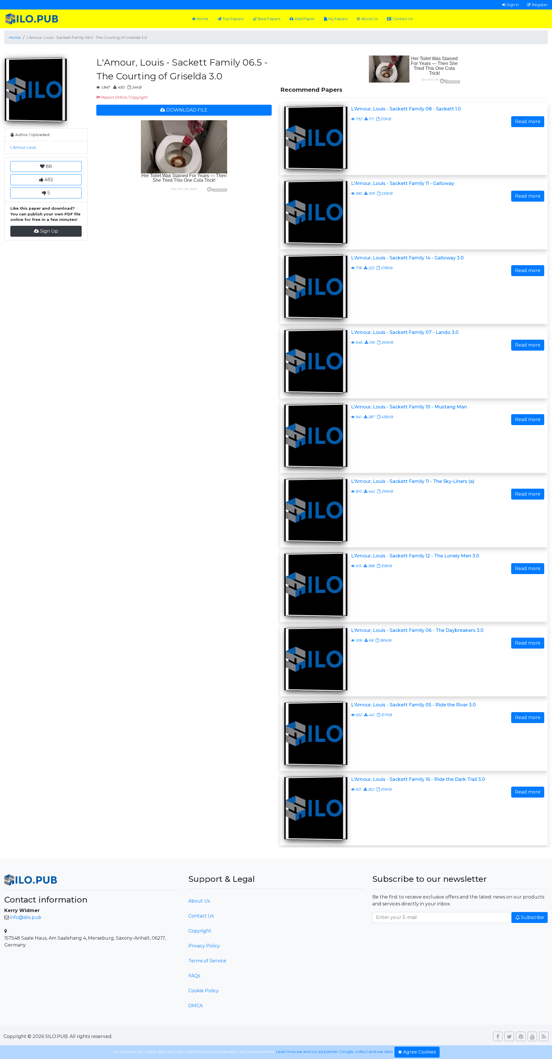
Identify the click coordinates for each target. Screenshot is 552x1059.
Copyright (199, 931)
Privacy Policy (204, 946)
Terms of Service (207, 961)
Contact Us (402, 19)
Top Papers (233, 19)
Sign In (513, 4)
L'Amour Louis (23, 147)
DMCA (195, 1005)
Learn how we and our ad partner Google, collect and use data (334, 1052)
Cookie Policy (203, 990)
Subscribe (532, 917)
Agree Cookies (419, 1052)
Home (202, 19)
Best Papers (269, 19)
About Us (369, 19)
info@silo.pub (25, 917)
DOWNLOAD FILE (187, 110)
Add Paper (305, 19)
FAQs (194, 975)
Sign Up (49, 231)
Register (540, 4)
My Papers (338, 19)
